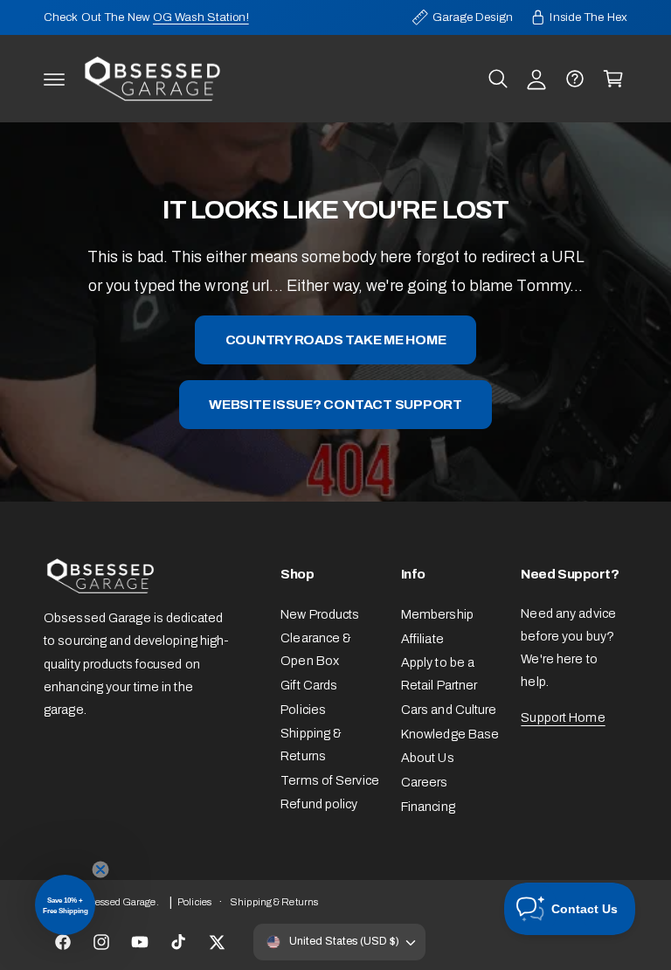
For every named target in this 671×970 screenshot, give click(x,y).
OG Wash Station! (201, 17)
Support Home (563, 717)
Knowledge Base (450, 734)
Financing (428, 807)
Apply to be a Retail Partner (439, 673)
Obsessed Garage (116, 902)
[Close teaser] (100, 869)
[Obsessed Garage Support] (575, 78)
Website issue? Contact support (335, 404)
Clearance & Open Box (315, 649)
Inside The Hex (588, 17)
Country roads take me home (335, 339)
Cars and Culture (449, 710)
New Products (319, 614)
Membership (437, 614)
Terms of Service (329, 780)
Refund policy (318, 804)
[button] (54, 78)
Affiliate (422, 639)
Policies (303, 710)
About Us (427, 758)
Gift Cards (308, 685)
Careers (424, 782)
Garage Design (472, 17)
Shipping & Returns (311, 744)
